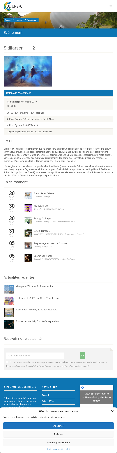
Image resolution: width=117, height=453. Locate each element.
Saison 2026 (48, 401)
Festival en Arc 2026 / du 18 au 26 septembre (37, 298)
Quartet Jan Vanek (43, 256)
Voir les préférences (58, 442)
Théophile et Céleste (44, 193)
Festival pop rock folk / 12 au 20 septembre (36, 309)
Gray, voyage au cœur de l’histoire (50, 243)
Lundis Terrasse (42, 231)
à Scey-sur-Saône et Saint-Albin (31, 119)
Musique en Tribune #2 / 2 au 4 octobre (34, 286)
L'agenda (19, 20)
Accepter (58, 426)
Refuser (58, 434)
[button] (112, 411)
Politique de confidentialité (58, 449)
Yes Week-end (41, 206)
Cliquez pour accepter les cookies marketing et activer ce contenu (97, 397)
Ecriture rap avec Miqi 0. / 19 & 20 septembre (37, 321)
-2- (5, 166)
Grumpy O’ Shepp (42, 218)
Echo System (16, 125)
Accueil (8, 20)
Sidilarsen (9, 149)
